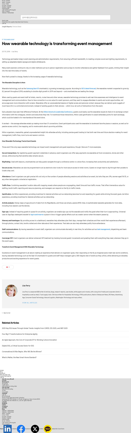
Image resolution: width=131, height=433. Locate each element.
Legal (10, 397)
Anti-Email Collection (18, 397)
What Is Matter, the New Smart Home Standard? (19, 357)
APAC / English (6, 2)
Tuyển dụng (5, 385)
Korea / (6, 1)
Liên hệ (2, 377)
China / (5, 4)
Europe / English (6, 5)
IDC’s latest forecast (88, 89)
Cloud (3, 22)
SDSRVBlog (2, 371)
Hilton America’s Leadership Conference (58, 112)
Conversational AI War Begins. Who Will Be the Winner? (22, 352)
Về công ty (5, 383)
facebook (2, 373)
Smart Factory (24, 22)
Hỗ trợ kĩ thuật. (6, 396)
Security (8, 22)
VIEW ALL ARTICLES (29, 303)
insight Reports (7, 27)
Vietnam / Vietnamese (8, 13)
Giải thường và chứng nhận (9, 386)
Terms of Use (5, 397)
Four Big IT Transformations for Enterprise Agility (19, 334)
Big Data (17, 22)
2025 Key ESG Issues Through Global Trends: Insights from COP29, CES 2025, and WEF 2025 (35, 328)
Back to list (6, 313)
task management (103, 229)
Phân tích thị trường (7, 389)
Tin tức (4, 390)
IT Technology (8, 40)
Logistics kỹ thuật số (5, 376)
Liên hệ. (4, 395)
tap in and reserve (37, 215)
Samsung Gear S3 (32, 89)
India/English (5, 8)
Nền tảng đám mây (5, 374)
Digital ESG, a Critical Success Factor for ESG (18, 346)
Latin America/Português (9, 10)
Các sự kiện (5, 392)
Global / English (6, 7)
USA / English (6, 11)
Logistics (12, 22)
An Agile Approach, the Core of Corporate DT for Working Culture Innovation (29, 340)
